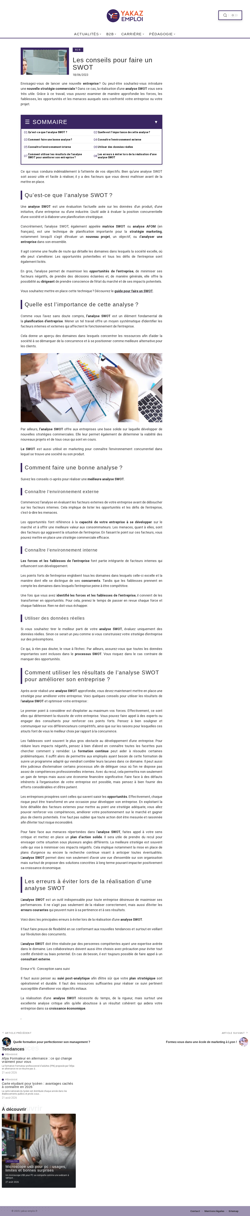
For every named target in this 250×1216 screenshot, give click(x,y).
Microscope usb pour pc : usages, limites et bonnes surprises (35, 1168)
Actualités (12, 1161)
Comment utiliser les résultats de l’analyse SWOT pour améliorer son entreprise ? (55, 156)
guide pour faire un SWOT (133, 291)
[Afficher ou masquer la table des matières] (112, 122)
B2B (78, 49)
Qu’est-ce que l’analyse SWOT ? (47, 132)
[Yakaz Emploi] (125, 15)
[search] (225, 15)
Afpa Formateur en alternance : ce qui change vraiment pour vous (37, 1060)
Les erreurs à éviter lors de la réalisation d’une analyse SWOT (127, 156)
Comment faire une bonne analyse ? (50, 139)
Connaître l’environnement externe (119, 139)
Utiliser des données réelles (115, 146)
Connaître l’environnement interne (49, 146)
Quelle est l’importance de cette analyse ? (124, 132)
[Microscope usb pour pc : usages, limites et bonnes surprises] (39, 1151)
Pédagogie (11, 1054)
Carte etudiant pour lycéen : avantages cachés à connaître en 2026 (37, 1085)
